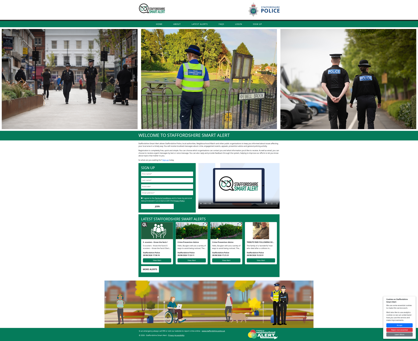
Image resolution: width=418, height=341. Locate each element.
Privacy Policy (178, 201)
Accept (399, 325)
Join (157, 206)
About (177, 24)
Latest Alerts (200, 24)
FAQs (221, 24)
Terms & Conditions (163, 198)
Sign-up (165, 160)
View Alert (157, 260)
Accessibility (179, 335)
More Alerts (150, 269)
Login (238, 24)
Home (159, 24)
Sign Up (257, 24)
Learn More (399, 334)
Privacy (171, 335)
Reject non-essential (399, 330)
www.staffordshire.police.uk (213, 331)
